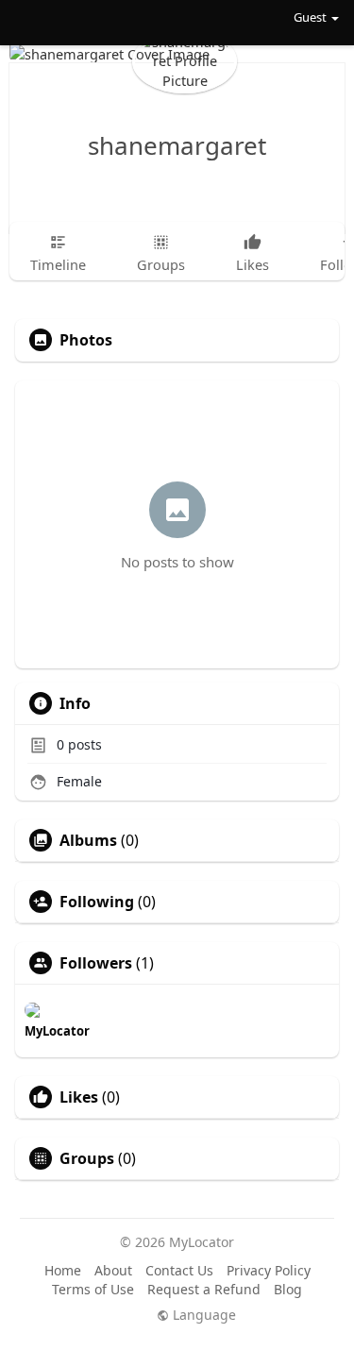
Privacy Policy (269, 1270)
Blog (288, 1289)
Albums (88, 840)
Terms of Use (93, 1289)
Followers (95, 962)
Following (96, 901)
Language (202, 1315)
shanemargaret (177, 145)
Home (62, 1270)
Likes (78, 1097)
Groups (86, 1158)
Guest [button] (310, 16)
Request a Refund (204, 1289)
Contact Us (179, 1270)
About (113, 1270)
